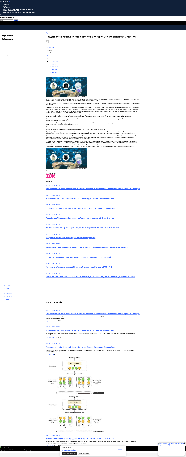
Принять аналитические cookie (69, 453)
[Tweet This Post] (94, 57)
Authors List (6, 4)
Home (4, 6)
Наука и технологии (12, 38)
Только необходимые (84, 453)
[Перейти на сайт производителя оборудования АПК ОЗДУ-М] (171, 449)
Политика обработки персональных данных (18, 9)
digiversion (50, 47)
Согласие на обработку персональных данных (19, 12)
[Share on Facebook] (94, 55)
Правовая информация (11, 10)
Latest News (6, 7)
